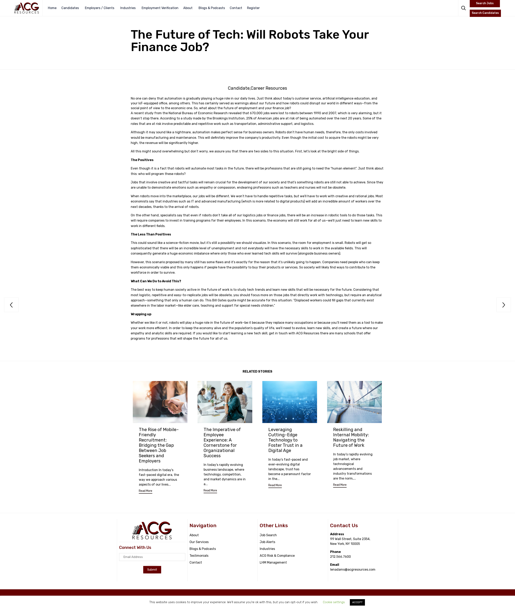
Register (253, 8)
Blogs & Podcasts (212, 8)
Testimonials (199, 556)
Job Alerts (267, 542)
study (149, 113)
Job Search (268, 535)
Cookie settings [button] (334, 602)
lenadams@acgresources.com (352, 569)
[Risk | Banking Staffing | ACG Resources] (26, 8)
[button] (145, 491)
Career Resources (269, 88)
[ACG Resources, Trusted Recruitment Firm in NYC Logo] (152, 539)
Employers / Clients (99, 8)
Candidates (70, 8)
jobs (205, 295)
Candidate (239, 88)
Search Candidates (485, 13)
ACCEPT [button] (357, 602)
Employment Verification (160, 8)
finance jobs (276, 215)
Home (52, 8)
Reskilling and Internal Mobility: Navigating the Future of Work (351, 437)
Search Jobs (485, 3)
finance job (281, 108)
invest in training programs (189, 220)
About (188, 8)
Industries (128, 8)
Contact (236, 8)
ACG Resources (307, 333)
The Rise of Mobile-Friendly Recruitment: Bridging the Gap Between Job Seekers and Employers (159, 445)
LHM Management (273, 562)
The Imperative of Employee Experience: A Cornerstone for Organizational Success (222, 442)
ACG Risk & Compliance (277, 556)
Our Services (199, 542)
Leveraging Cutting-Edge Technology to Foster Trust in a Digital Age (285, 440)
